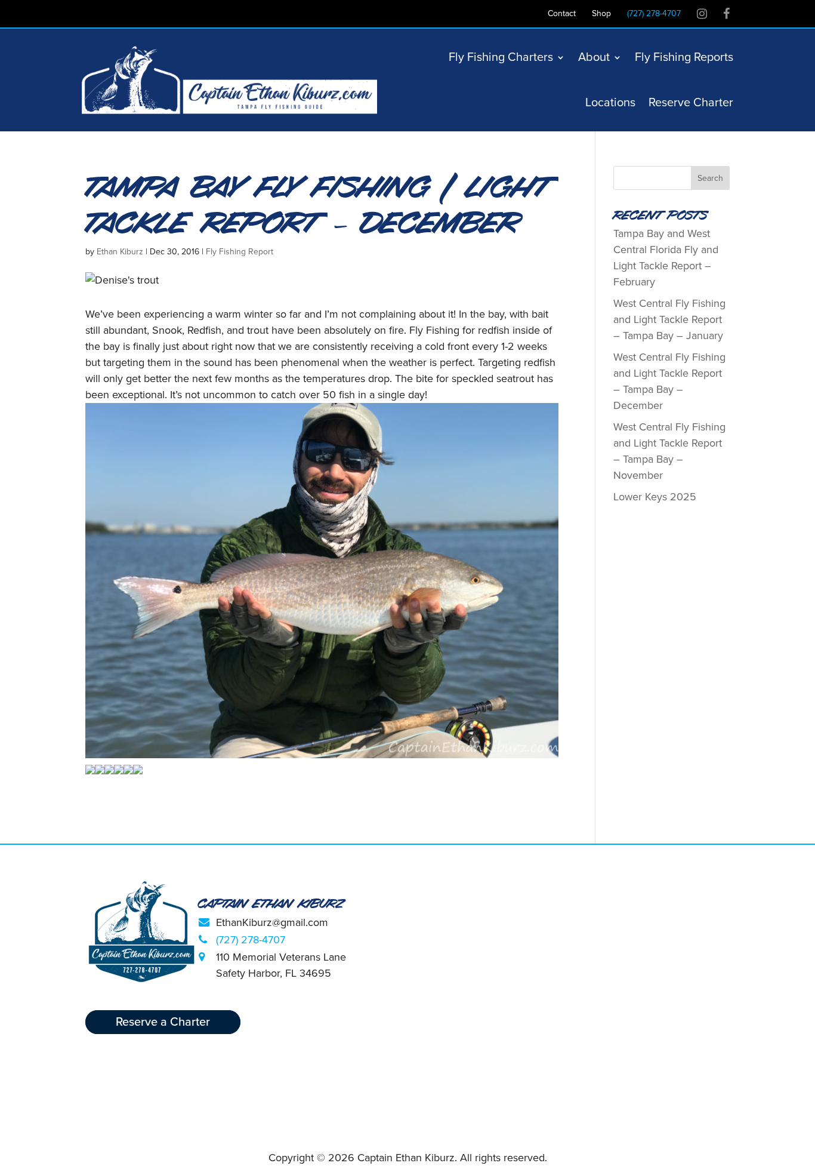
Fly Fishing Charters (501, 57)
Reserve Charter (691, 103)
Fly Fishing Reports (684, 57)
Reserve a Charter (163, 1022)
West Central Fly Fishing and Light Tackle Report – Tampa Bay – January (669, 319)
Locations (610, 103)
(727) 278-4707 (654, 14)
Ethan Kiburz (120, 252)
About (594, 57)
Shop (601, 14)
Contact (562, 14)
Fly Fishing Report (239, 252)
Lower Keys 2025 (654, 496)
